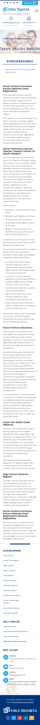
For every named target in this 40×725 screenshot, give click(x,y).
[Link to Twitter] (7, 3)
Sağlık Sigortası (8, 566)
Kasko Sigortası (8, 555)
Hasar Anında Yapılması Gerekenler (15, 631)
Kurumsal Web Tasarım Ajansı (23, 702)
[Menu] (35, 10)
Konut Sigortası (8, 575)
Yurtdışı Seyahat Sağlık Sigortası (11, 601)
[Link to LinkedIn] (14, 3)
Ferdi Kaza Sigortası (10, 580)
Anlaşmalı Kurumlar (9, 626)
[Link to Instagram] (10, 3)
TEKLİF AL (28, 3)
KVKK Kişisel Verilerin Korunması (17, 39)
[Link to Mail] (17, 3)
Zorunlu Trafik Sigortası (11, 560)
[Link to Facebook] (4, 3)
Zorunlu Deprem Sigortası (12, 595)
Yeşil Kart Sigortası (9, 570)
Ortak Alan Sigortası (10, 590)
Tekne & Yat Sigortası (10, 585)
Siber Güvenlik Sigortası (11, 608)
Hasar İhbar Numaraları (11, 636)
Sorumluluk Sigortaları (10, 613)
